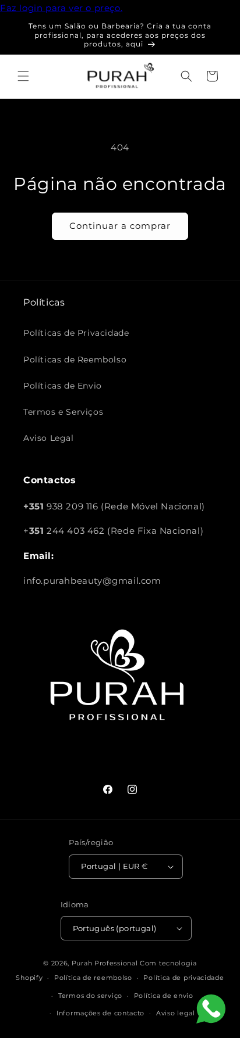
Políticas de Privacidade (76, 333)
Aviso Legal (48, 438)
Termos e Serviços (63, 412)
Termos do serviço (90, 996)
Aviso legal (175, 1013)
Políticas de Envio (62, 385)
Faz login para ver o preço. (61, 7)
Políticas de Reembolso (74, 359)
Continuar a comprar (120, 225)
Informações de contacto (100, 1013)
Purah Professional (105, 963)
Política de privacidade (183, 978)
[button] (23, 76)
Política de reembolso (93, 978)
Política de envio (163, 996)
